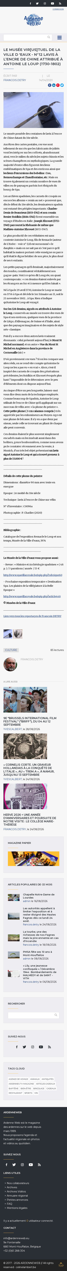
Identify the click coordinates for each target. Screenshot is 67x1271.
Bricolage (38, 1088)
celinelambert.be (26, 1267)
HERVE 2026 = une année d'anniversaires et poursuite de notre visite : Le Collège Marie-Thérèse (29, 819)
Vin (36, 1093)
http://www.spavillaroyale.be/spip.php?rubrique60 (32, 575)
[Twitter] (37, 4)
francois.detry (14, 80)
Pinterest (58, 85)
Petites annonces (17, 1199)
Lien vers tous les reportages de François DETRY (32, 616)
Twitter (62, 85)
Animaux (35, 1079)
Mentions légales (17, 1208)
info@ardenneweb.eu (16, 1238)
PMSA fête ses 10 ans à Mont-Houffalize (37, 953)
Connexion (58, 9)
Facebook (49, 85)
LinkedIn (53, 85)
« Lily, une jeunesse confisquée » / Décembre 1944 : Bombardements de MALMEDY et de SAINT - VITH (39, 972)
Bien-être (26, 1088)
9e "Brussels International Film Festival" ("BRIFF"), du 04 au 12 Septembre (30, 721)
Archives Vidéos (16, 1191)
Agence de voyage (18, 1079)
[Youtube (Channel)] (52, 4)
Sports (28, 1093)
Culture (11, 650)
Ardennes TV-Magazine (21, 1084)
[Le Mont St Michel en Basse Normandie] (18, 634)
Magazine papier (33, 858)
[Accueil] (33, 26)
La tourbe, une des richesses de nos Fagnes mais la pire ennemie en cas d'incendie (41, 936)
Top (61, 1265)
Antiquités (47, 1079)
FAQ (9, 1203)
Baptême (13, 1088)
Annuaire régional (17, 1195)
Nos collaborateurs (18, 1183)
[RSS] (60, 4)
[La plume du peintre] (8, 634)
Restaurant (15, 1093)
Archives (12, 1187)
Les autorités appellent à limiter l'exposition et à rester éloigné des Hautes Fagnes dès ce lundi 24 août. (39, 915)
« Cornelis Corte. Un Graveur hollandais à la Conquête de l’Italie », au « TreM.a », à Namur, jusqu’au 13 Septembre (28, 769)
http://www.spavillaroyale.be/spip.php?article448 (32, 596)
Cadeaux (51, 1088)
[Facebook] (30, 4)
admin (27, 901)
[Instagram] (45, 4)
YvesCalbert (12, 729)
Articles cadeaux (45, 1084)
